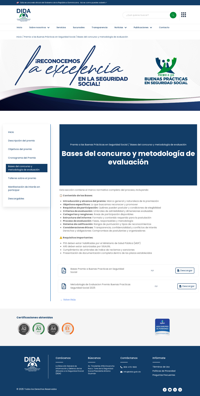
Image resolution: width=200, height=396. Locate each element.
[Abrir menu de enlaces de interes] (184, 15)
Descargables (16, 198)
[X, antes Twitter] (175, 390)
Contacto (164, 27)
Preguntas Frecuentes (164, 375)
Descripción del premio (21, 140)
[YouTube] (170, 390)
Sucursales (79, 27)
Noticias (118, 27)
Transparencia (99, 27)
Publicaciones (141, 27)
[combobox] (149, 15)
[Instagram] (180, 390)
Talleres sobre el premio (22, 178)
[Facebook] (165, 390)
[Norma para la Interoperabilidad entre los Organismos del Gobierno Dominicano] (53, 328)
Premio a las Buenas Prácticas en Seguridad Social (99, 144)
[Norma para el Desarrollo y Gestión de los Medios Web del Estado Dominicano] (24, 328)
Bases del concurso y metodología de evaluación (24, 168)
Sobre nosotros (37, 27)
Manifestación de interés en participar (24, 188)
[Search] (173, 15)
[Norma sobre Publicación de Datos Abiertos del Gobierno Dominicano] (38, 328)
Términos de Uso (161, 366)
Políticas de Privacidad (164, 370)
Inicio (19, 27)
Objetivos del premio (20, 149)
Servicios (61, 27)
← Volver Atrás (68, 299)
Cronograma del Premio (22, 157)
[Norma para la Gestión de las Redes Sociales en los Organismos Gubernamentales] (67, 328)
